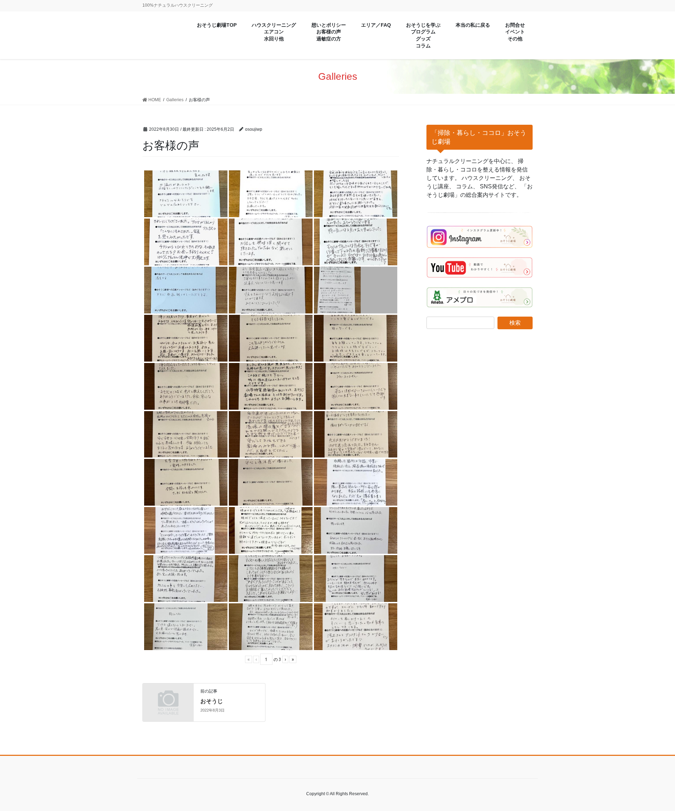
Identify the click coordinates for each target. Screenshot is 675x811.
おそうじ (211, 701)
